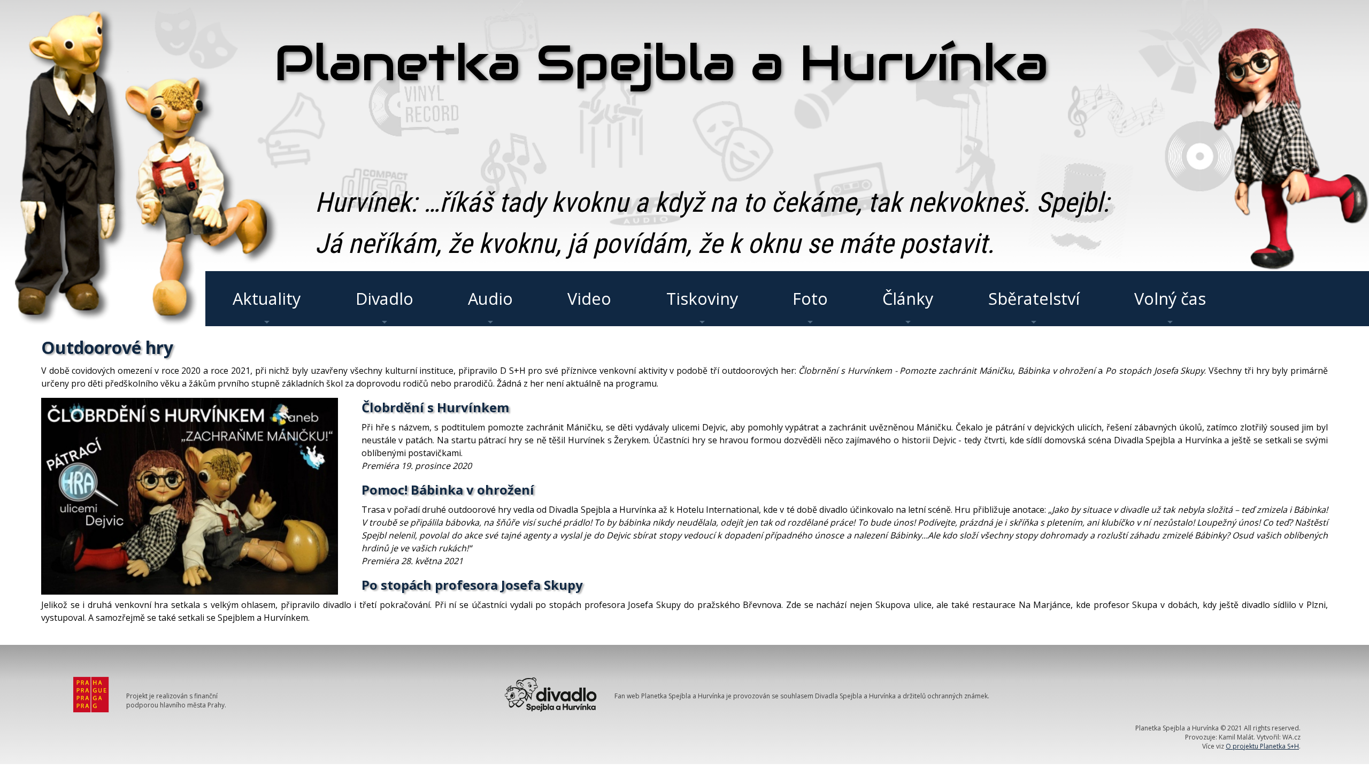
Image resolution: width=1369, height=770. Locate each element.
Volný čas (1170, 298)
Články (907, 298)
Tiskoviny (702, 298)
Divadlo (384, 298)
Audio (490, 298)
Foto (810, 298)
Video (589, 298)
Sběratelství (1034, 298)
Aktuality (267, 298)
